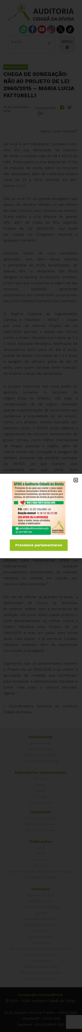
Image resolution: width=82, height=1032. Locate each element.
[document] (41, 516)
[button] (75, 480)
